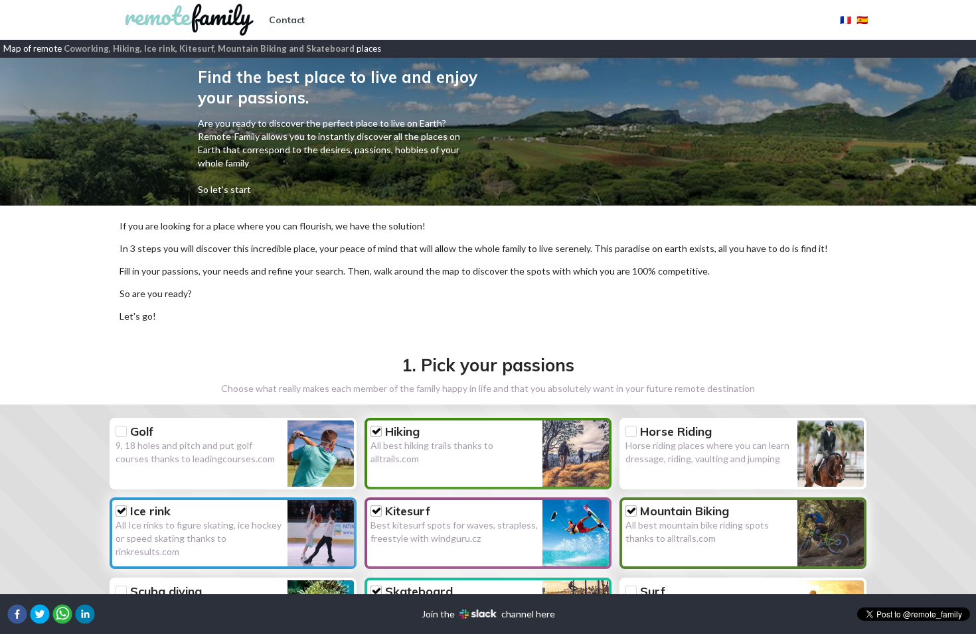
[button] (17, 614)
